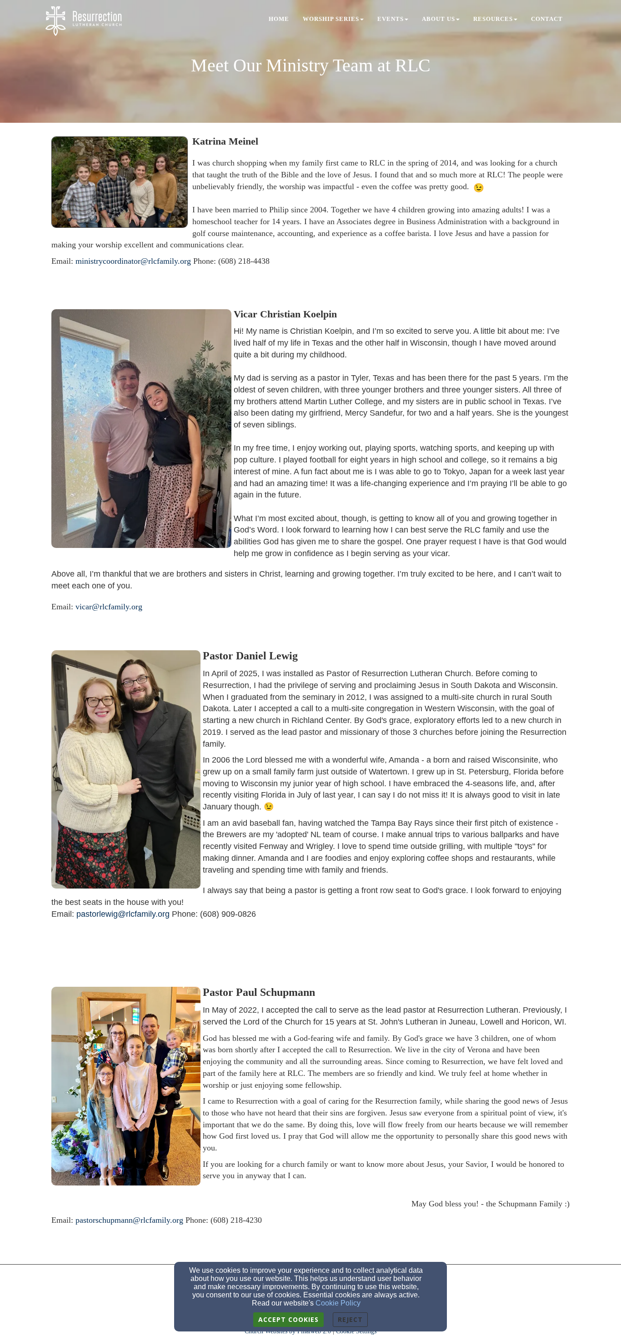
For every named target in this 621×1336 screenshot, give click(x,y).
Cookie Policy (338, 1303)
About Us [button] (438, 18)
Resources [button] (493, 18)
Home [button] (279, 18)
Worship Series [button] (331, 18)
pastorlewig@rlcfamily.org (123, 914)
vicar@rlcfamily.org (108, 606)
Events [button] (390, 18)
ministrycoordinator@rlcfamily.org (133, 261)
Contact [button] (547, 18)
